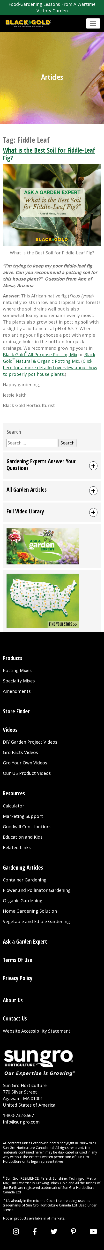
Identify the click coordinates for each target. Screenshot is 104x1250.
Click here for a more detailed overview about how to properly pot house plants (50, 367)
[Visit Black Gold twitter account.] (54, 1231)
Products (12, 658)
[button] (52, 465)
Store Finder (16, 711)
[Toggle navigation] (93, 23)
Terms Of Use (17, 960)
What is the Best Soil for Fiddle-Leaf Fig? (49, 154)
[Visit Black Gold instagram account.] (16, 1231)
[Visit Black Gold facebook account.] (35, 1231)
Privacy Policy (17, 978)
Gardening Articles (23, 867)
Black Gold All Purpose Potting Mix (40, 354)
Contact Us (15, 1018)
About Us (13, 1000)
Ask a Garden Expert (25, 941)
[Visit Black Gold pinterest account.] (73, 1231)
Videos (10, 729)
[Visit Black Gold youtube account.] (93, 1231)
